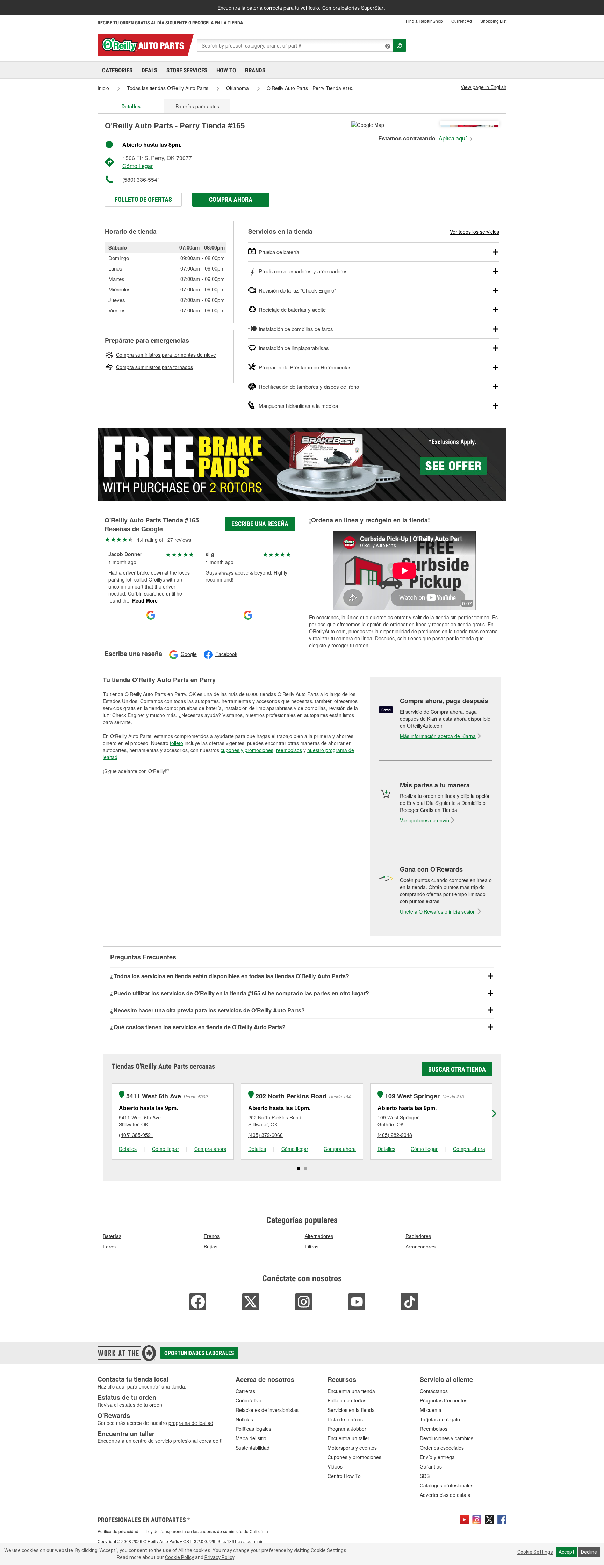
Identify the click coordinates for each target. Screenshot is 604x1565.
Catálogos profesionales (446, 1485)
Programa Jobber (347, 1428)
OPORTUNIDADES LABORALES (199, 1353)
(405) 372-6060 (265, 1134)
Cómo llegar (137, 166)
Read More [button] (144, 600)
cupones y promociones (247, 750)
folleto (176, 743)
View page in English (483, 87)
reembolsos (289, 750)
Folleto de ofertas (143, 199)
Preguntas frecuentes (443, 1400)
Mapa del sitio (251, 1438)
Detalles (128, 1148)
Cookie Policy (179, 1557)
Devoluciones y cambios (446, 1438)
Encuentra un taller (348, 1438)
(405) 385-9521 (136, 1134)
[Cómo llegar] (367, 124)
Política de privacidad (118, 1531)
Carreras (245, 1390)
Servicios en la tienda (351, 1409)
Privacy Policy (219, 1557)
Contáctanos (434, 1390)
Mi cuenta (430, 1409)
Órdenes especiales (442, 1447)
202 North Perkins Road (291, 1096)
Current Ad (461, 21)
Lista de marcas (345, 1419)
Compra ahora (230, 199)
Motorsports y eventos (352, 1447)
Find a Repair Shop (424, 21)
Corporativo (248, 1400)
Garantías (431, 1466)
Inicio (103, 88)
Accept (566, 1552)
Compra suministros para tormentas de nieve (166, 354)
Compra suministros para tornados (154, 366)
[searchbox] (295, 45)
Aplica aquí (453, 138)
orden (155, 1404)
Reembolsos (433, 1428)
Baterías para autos (197, 106)
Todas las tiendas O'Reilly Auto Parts (167, 88)
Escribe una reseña (259, 523)
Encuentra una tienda (351, 1390)
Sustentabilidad (252, 1447)
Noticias (244, 1419)
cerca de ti (210, 1440)
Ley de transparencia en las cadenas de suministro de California (207, 1531)
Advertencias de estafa (445, 1494)
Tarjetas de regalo (440, 1419)
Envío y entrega (437, 1457)
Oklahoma (237, 88)
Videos (335, 1466)
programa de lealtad (190, 1422)
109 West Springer (412, 1096)
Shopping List (493, 21)
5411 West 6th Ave (153, 1096)
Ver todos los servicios (474, 231)
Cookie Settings (535, 1552)
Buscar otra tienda (457, 1069)
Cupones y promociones (354, 1457)
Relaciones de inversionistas (267, 1409)
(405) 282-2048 (395, 1134)
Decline (589, 1552)
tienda (178, 1386)
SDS (425, 1475)
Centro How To (344, 1475)
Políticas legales (253, 1428)
